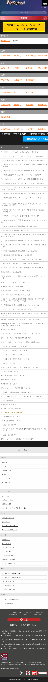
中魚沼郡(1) (5, 105)
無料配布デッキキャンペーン (10, 384)
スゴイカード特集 (7, 500)
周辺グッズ (5, 474)
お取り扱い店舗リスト (10, 330)
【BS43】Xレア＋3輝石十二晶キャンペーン (15, 346)
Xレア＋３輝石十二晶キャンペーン (12, 375)
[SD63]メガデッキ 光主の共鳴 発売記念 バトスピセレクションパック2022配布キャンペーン (23, 205)
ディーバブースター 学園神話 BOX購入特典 (15, 295)
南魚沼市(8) (18, 129)
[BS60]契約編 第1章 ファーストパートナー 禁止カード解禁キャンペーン (24, 199)
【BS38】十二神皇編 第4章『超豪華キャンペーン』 (18, 392)
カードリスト (6, 496)
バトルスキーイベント (8, 563)
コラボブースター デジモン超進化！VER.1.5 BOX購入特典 (20, 342)
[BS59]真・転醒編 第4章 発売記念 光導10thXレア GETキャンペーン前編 (24, 221)
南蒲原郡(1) (5, 129)
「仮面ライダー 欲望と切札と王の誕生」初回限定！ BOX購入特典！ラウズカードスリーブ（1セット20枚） (23, 300)
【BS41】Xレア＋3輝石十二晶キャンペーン (15, 359)
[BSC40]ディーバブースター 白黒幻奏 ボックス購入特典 (19, 152)
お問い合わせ (28, 612)
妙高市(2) (42, 129)
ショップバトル (6, 544)
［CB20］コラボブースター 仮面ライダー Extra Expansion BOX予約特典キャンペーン (23, 235)
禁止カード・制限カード (9, 530)
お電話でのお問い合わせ (12, 614)
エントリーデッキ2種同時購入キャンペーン (15, 230)
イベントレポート (7, 551)
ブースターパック (7, 466)
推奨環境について (39, 612)
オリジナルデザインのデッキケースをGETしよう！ (18, 282)
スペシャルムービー (8, 581)
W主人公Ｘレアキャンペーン (10, 416)
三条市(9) (5, 80)
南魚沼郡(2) (30, 129)
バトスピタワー (6, 478)
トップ (7, 612)
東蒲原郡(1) (5, 117)
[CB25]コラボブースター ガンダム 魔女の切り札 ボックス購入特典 (23, 171)
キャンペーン (25, 148)
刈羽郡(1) (17, 68)
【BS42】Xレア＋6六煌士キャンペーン (14, 350)
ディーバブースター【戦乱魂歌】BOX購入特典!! (17, 439)
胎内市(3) (29, 92)
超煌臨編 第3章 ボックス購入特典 (12, 286)
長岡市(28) (42, 105)
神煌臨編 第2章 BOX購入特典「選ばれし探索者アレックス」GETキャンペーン (24, 314)
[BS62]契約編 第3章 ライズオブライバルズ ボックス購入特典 (21, 175)
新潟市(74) (18, 105)
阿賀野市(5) (42, 56)
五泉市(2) (5, 68)
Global (45, 8)
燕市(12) (17, 92)
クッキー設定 (24, 614)
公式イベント (6, 540)
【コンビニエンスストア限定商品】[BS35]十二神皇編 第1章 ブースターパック (23, 430)
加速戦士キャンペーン (8, 404)
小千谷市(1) (5, 56)
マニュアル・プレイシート (10, 526)
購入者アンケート (7, 482)
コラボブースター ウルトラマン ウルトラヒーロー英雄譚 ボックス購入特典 (23, 246)
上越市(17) (18, 80)
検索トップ (5, 41)
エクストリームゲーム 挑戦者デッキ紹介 (14, 508)
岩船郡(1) (17, 56)
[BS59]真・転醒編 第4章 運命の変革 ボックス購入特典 (19, 226)
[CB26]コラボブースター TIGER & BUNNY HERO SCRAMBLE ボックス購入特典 (24, 165)
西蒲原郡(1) (30, 105)
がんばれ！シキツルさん (9, 589)
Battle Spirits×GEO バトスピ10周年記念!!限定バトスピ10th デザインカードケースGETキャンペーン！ (23, 324)
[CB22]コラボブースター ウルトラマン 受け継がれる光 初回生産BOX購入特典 (22, 211)
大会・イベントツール (8, 559)
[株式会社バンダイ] (34, 671)
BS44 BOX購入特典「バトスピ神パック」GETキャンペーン (20, 319)
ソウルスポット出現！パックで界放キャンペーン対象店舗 (22, 396)
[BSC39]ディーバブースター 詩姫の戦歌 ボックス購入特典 (20, 216)
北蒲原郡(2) (42, 68)
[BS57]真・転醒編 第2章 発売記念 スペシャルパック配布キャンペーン (24, 241)
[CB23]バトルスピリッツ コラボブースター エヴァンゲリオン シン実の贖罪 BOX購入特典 (23, 188)
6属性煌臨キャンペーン (8, 379)
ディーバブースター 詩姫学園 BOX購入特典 (15, 388)
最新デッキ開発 (6, 504)
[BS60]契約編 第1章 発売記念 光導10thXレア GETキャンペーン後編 (23, 193)
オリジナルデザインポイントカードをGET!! (15, 290)
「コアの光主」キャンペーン (10, 363)
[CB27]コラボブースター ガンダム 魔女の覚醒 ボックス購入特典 (22, 156)
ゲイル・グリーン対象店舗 (12, 409)
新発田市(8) (30, 80)
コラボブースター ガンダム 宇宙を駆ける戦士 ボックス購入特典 (22, 268)
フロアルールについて (8, 555)
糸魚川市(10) (31, 56)
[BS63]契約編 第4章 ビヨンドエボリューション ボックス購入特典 (22, 160)
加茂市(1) (29, 68)
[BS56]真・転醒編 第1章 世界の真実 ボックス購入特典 (19, 251)
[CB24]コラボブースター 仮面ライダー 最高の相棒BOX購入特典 (22, 179)
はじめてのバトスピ (17, 612)
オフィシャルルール (8, 518)
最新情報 (4, 462)
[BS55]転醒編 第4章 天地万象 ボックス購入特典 (16, 255)
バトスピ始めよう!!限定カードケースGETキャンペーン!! (19, 367)
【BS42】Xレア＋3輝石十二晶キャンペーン (15, 355)
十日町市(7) (5, 92)
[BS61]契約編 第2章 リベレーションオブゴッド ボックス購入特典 (22, 183)
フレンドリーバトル (8, 548)
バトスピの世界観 (7, 603)
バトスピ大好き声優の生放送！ (11, 599)
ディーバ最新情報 (7, 400)
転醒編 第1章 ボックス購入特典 (11, 272)
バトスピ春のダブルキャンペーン (12, 421)
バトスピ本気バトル (8, 585)
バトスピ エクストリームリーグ (11, 577)
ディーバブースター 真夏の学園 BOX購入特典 (16, 338)
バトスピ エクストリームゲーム (11, 573)
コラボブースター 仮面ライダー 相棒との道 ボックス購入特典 (21, 259)
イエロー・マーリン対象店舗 (12, 412)
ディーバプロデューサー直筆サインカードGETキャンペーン (20, 334)
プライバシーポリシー (36, 614)
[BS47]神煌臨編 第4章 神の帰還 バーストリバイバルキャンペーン (22, 305)
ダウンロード (6, 522)
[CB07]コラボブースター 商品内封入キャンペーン (17, 309)
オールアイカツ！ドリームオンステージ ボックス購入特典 (20, 263)
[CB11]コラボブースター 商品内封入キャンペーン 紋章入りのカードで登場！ (23, 277)
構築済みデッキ (6, 470)
